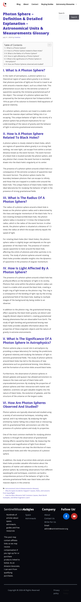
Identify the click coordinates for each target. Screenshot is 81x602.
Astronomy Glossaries (65, 4)
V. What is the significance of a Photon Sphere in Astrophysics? (23, 60)
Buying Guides (47, 4)
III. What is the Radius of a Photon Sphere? (21, 53)
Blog (18, 4)
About (26, 4)
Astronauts (30, 518)
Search (61, 13)
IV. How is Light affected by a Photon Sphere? (22, 56)
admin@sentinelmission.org (56, 528)
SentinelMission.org (17, 509)
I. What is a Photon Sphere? (16, 48)
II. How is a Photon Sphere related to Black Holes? (24, 51)
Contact (35, 4)
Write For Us (50, 522)
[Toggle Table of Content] (48, 45)
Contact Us (49, 518)
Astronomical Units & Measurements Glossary (22, 488)
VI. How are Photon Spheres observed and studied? (24, 64)
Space (28, 514)
